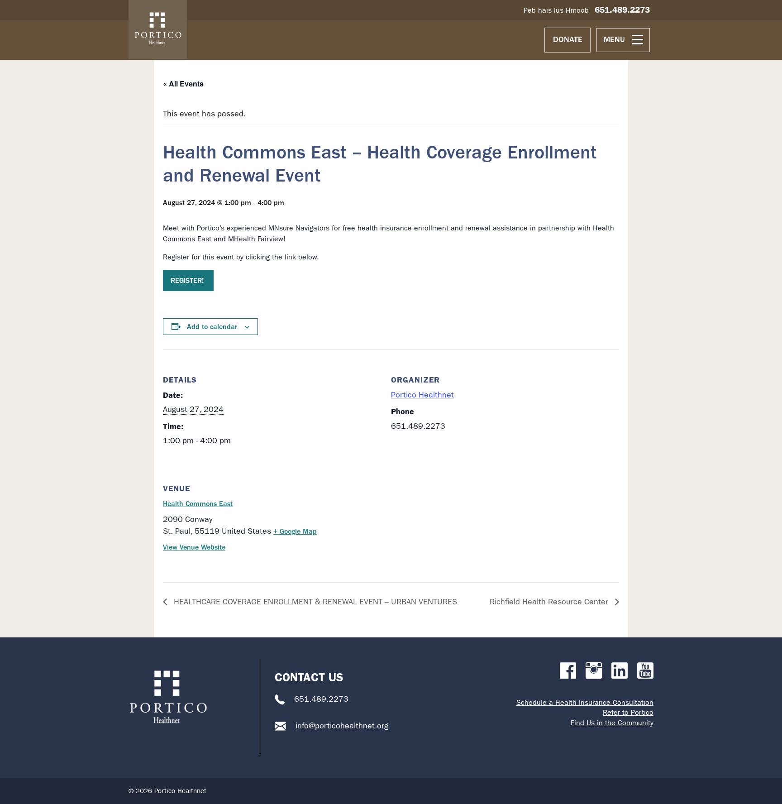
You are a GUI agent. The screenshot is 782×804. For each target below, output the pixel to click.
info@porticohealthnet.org (342, 726)
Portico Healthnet (422, 395)
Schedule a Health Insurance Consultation (584, 702)
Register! (188, 280)
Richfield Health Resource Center (550, 602)
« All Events (183, 83)
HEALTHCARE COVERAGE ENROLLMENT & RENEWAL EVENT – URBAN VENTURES (314, 602)
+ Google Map (295, 531)
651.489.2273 (622, 10)
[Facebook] (568, 671)
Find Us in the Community (612, 722)
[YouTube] (645, 671)
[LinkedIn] (619, 671)
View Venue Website (194, 547)
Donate (567, 39)
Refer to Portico (628, 712)
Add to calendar (212, 326)
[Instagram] (594, 671)
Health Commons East (198, 503)
